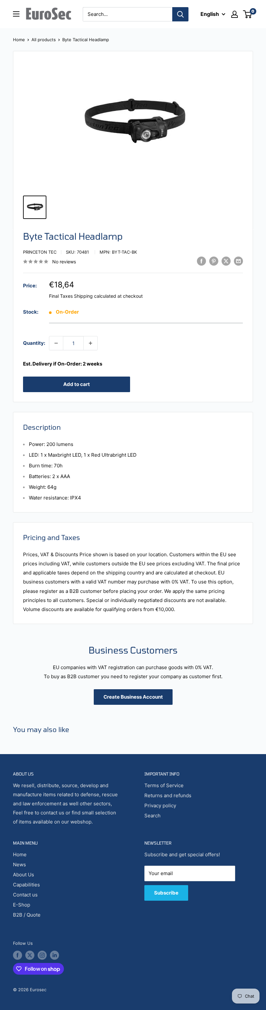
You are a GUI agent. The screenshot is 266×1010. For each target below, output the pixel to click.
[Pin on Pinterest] (213, 261)
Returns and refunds (167, 795)
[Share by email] (238, 261)
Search (152, 815)
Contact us (25, 895)
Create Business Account (133, 697)
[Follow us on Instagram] (42, 955)
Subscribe (166, 893)
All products (43, 39)
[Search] (180, 14)
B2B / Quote (27, 915)
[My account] (234, 14)
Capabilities (26, 885)
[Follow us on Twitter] (29, 955)
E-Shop (21, 905)
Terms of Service (164, 785)
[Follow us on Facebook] (17, 955)
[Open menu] (16, 14)
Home (19, 39)
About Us (23, 875)
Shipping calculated (95, 296)
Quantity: (34, 343)
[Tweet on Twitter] (226, 261)
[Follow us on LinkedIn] (54, 955)
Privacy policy (160, 805)
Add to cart (76, 384)
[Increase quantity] (90, 343)
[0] (248, 14)
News (19, 864)
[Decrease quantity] (56, 343)
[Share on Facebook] (201, 261)
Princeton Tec (39, 252)
